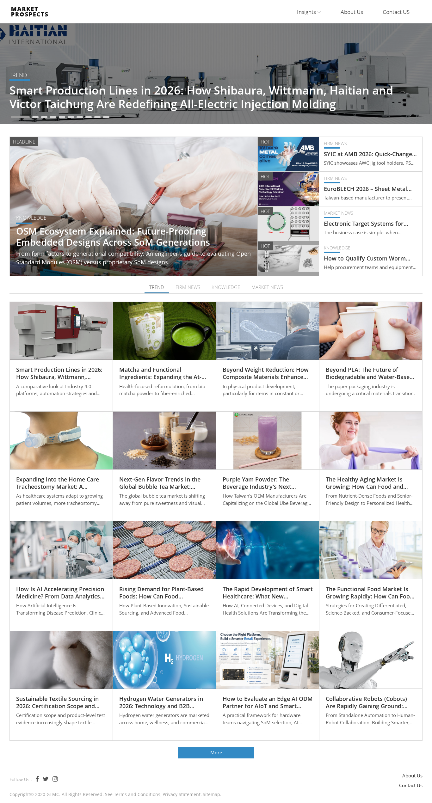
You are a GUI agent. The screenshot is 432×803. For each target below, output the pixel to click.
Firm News (335, 143)
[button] (20, 117)
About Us (352, 11)
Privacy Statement (182, 794)
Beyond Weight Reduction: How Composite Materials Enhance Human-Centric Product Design (266, 373)
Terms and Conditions (137, 794)
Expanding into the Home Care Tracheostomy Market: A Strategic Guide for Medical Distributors (57, 483)
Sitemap (211, 794)
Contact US (396, 11)
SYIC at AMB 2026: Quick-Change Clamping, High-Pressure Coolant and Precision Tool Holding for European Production (368, 154)
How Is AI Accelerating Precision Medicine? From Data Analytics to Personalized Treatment (60, 592)
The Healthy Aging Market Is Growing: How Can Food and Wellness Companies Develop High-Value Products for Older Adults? (367, 483)
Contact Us (411, 785)
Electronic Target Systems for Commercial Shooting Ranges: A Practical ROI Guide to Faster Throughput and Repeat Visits (367, 223)
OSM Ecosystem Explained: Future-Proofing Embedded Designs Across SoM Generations (113, 237)
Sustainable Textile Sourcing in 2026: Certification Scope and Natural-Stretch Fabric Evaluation (57, 702)
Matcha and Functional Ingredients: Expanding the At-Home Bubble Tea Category (160, 373)
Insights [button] (307, 11)
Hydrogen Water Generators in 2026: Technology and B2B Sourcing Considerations (161, 702)
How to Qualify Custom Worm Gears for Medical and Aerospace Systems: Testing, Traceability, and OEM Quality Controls (370, 258)
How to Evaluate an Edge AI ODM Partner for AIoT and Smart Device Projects (268, 702)
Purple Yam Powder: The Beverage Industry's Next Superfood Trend (257, 483)
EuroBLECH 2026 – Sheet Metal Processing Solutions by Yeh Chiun (370, 189)
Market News (338, 213)
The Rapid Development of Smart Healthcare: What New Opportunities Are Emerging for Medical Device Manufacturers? (268, 592)
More (216, 752)
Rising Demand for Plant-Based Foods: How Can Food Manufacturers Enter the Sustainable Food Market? (161, 592)
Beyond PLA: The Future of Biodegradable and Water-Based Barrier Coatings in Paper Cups (369, 373)
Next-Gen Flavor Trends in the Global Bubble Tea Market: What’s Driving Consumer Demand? (160, 483)
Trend (18, 75)
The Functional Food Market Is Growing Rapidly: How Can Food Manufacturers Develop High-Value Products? (369, 592)
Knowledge (31, 217)
